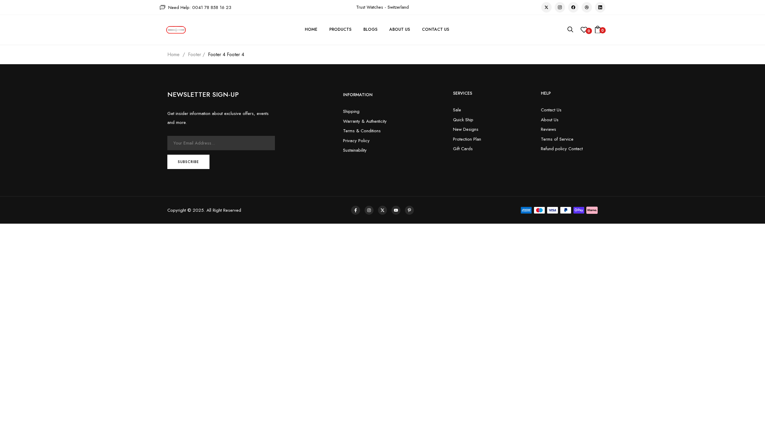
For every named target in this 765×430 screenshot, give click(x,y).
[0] (584, 31)
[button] (597, 30)
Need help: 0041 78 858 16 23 (199, 7)
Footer (194, 54)
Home (173, 54)
